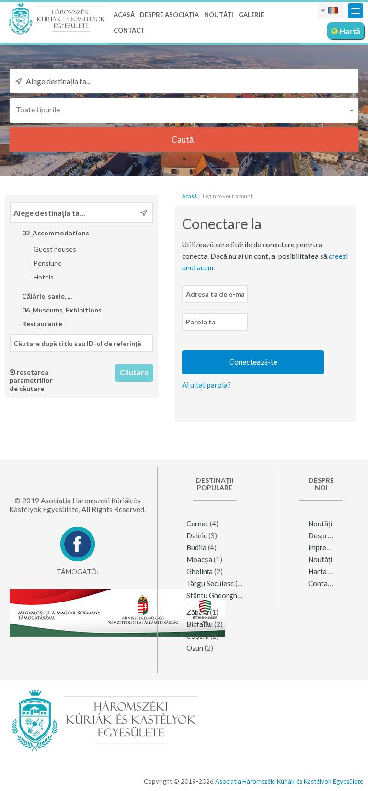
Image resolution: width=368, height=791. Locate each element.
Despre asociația (169, 15)
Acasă (124, 15)
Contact (129, 30)
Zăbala (197, 612)
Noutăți (218, 15)
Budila (196, 547)
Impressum (325, 547)
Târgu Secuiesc (210, 583)
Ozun (194, 648)
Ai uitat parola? (206, 384)
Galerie (251, 15)
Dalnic (196, 535)
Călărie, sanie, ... (46, 296)
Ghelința (199, 571)
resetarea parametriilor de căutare (31, 380)
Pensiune (47, 263)
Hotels (43, 277)
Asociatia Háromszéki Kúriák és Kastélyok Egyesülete (289, 781)
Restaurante (41, 324)
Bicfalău (199, 624)
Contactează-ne (333, 583)
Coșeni (197, 636)
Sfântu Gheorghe (213, 595)
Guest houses (54, 249)
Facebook (77, 544)
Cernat (197, 523)
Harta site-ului (331, 571)
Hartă (349, 30)
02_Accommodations (55, 233)
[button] (184, 109)
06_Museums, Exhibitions (61, 310)
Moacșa (199, 559)
